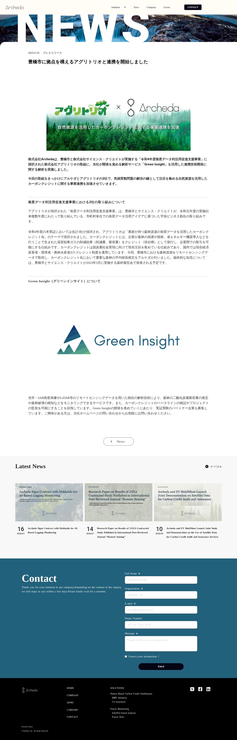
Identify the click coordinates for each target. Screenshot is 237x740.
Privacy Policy (27, 726)
